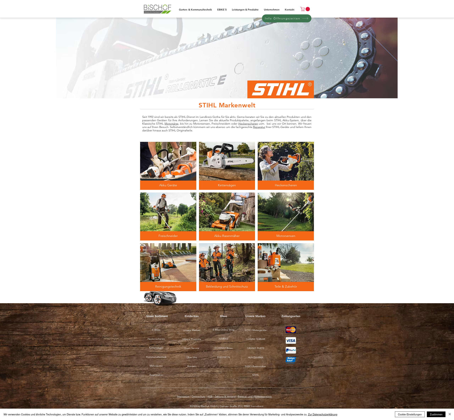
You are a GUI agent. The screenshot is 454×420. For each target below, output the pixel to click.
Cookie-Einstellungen (410, 414)
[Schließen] (450, 414)
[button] (168, 166)
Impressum (183, 396)
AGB (210, 396)
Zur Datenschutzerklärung (322, 414)
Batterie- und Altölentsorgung (255, 396)
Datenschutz (198, 396)
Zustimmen (436, 414)
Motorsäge (171, 123)
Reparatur (259, 127)
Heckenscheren (248, 123)
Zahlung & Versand (225, 396)
